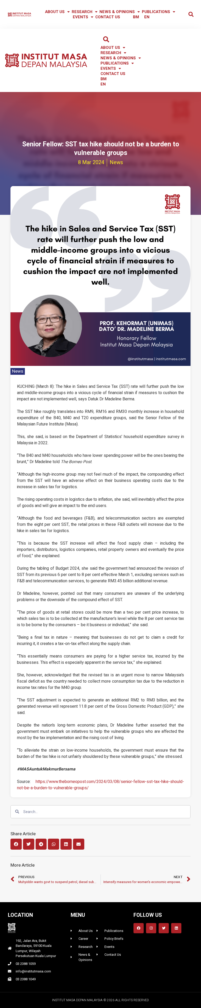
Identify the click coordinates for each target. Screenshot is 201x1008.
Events (80, 17)
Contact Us (107, 17)
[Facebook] (138, 928)
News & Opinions (117, 11)
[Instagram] (151, 928)
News (17, 371)
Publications (156, 11)
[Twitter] (164, 928)
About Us (55, 11)
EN (146, 17)
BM (136, 17)
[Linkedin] (176, 928)
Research (82, 11)
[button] (191, 14)
